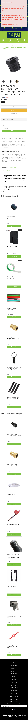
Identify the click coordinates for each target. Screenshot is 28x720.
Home (3, 45)
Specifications (13, 167)
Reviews (4, 170)
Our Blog (14, 679)
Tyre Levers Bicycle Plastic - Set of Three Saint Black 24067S (13, 398)
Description (5, 167)
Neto (19, 717)
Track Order (14, 668)
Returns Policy (14, 696)
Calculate (14, 130)
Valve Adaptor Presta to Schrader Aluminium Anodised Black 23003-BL (14, 436)
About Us (14, 676)
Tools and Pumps (11, 45)
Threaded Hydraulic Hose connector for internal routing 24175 (14, 646)
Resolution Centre (14, 671)
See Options (14, 256)
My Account (14, 665)
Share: (3, 97)
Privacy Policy (14, 693)
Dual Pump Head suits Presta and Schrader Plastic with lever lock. (14, 616)
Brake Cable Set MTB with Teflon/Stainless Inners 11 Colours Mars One (13, 308)
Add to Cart (15, 110)
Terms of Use (14, 690)
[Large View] (3, 81)
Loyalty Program (14, 685)
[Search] (2, 30)
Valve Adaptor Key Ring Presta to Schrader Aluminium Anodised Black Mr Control (14, 368)
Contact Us (14, 682)
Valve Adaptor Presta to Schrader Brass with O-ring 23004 (13, 338)
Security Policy (14, 699)
